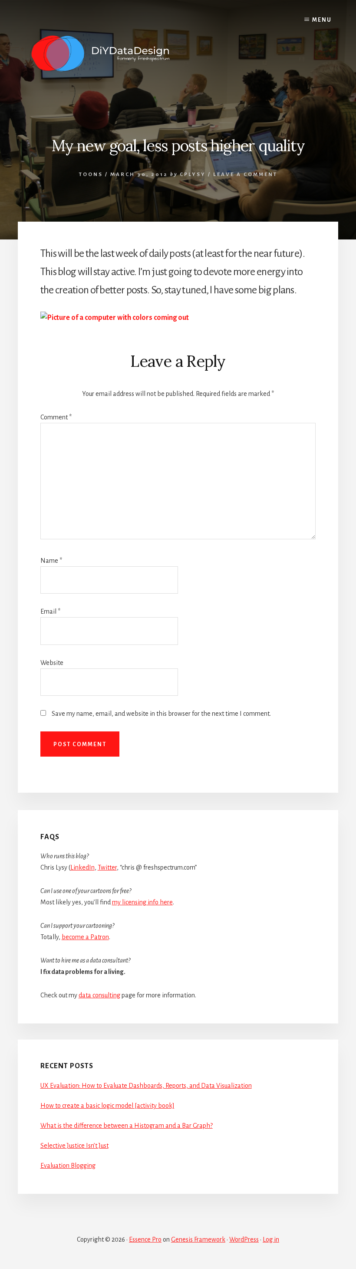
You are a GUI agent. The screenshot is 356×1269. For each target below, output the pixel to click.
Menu (322, 20)
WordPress (244, 1239)
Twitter (107, 867)
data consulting (99, 995)
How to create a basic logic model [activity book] (107, 1105)
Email (50, 611)
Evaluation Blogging (68, 1165)
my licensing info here (142, 902)
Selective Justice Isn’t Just (74, 1145)
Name (51, 560)
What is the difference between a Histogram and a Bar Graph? (126, 1125)
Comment (56, 417)
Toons (91, 174)
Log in (271, 1239)
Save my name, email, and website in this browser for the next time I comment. (161, 713)
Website (51, 662)
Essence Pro (145, 1239)
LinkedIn (82, 867)
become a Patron (85, 936)
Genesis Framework (198, 1239)
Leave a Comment (245, 174)
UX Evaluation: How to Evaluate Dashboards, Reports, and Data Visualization (146, 1085)
